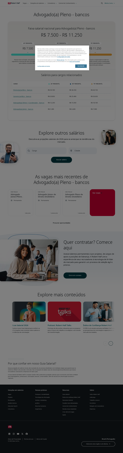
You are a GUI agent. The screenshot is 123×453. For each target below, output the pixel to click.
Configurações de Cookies (63, 56)
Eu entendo (81, 66)
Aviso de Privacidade (75, 61)
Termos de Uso (60, 60)
